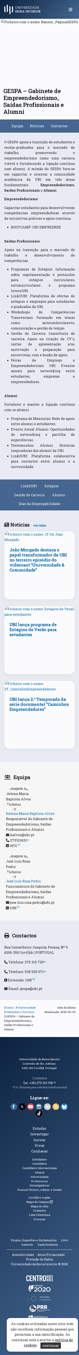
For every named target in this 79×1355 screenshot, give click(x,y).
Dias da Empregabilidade (39, 503)
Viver (40, 1145)
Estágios (51, 486)
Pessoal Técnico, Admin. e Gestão (39, 1190)
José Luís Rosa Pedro (23, 881)
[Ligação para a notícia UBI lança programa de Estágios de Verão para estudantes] (39, 611)
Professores (39, 1181)
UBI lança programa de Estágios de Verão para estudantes (33, 629)
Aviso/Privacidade (51, 1255)
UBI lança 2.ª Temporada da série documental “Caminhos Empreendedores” (39, 704)
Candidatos (39, 1163)
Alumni (58, 495)
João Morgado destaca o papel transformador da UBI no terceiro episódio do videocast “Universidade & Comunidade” (38, 560)
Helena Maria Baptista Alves (30, 813)
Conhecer (39, 1151)
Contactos (59, 126)
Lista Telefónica (39, 1215)
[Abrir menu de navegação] (70, 9)
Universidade (27, 1007)
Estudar (40, 1128)
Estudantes (39, 1159)
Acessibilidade (23, 1255)
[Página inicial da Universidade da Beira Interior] (24, 9)
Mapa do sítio (39, 1206)
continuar (50, 1345)
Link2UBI (29, 486)
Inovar (39, 1139)
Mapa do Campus (39, 1202)
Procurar (40, 1219)
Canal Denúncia (47, 1244)
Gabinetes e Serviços (20, 1012)
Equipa (17, 126)
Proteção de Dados (39, 1259)
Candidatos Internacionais (39, 1168)
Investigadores (39, 1185)
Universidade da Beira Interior (39, 1059)
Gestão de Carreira (29, 495)
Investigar (39, 1134)
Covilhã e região (39, 1197)
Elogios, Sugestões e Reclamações (34, 1240)
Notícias (37, 126)
